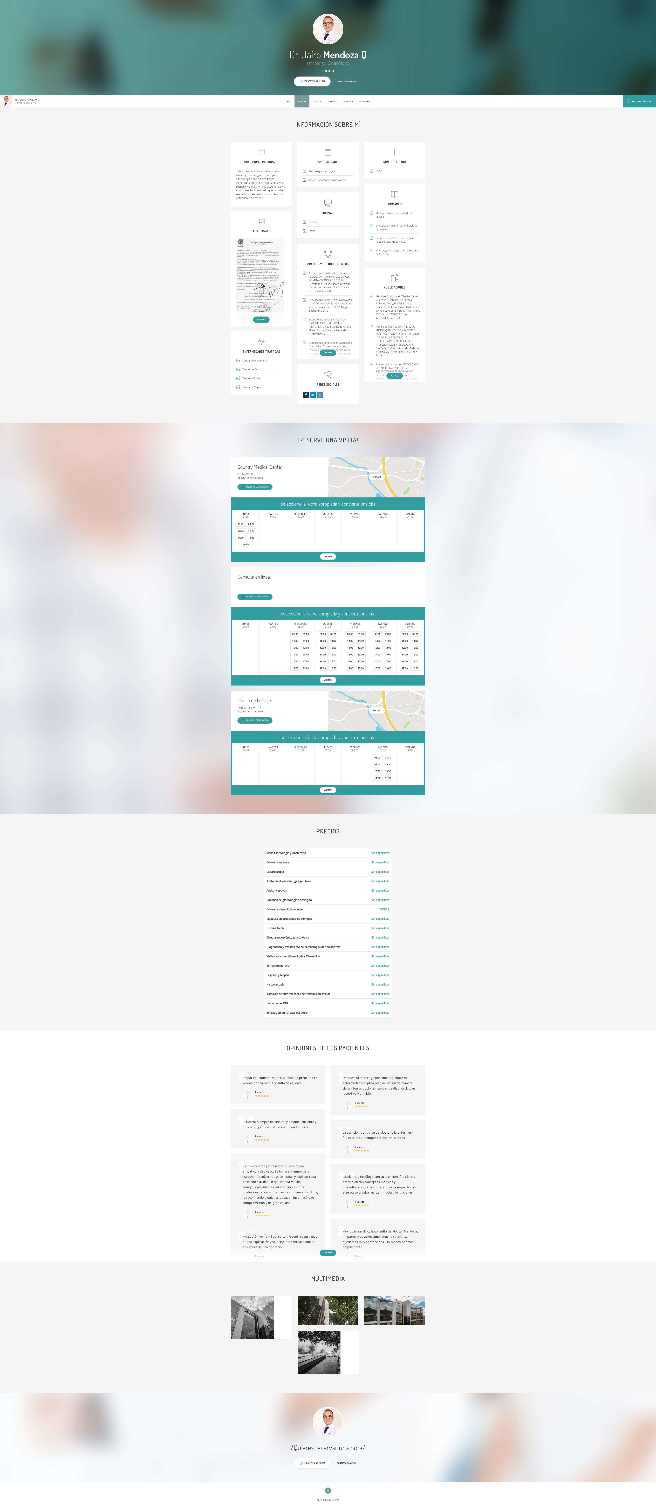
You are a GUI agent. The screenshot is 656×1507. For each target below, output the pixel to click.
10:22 (241, 530)
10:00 (295, 640)
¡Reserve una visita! (642, 101)
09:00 (306, 634)
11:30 (388, 778)
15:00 (251, 537)
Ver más (261, 319)
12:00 (295, 647)
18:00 (295, 668)
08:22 (241, 524)
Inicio (288, 101)
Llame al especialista (257, 486)
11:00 (306, 640)
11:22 (251, 530)
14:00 (241, 537)
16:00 (246, 544)
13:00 (306, 647)
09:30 (388, 764)
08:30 (388, 757)
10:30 (388, 771)
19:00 (306, 668)
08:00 (295, 634)
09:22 (251, 524)
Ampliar (377, 476)
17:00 (306, 661)
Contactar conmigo (347, 81)
